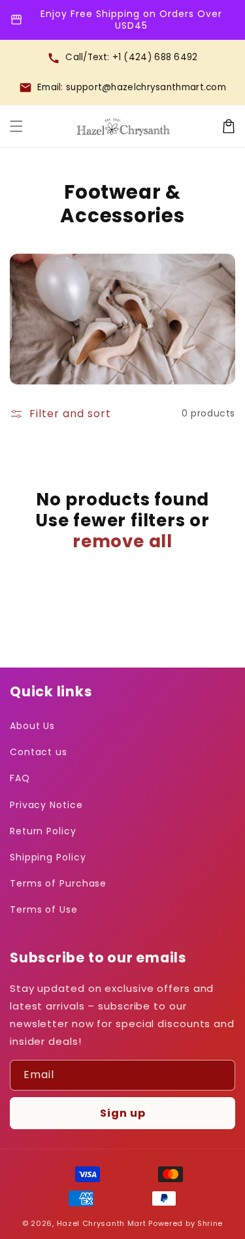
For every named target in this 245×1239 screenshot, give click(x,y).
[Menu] (16, 126)
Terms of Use (44, 909)
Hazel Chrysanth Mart (101, 1223)
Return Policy (43, 831)
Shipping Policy (48, 857)
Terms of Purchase (58, 883)
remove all (122, 541)
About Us (32, 725)
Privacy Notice (46, 804)
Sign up (123, 1113)
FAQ (20, 778)
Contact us (38, 751)
